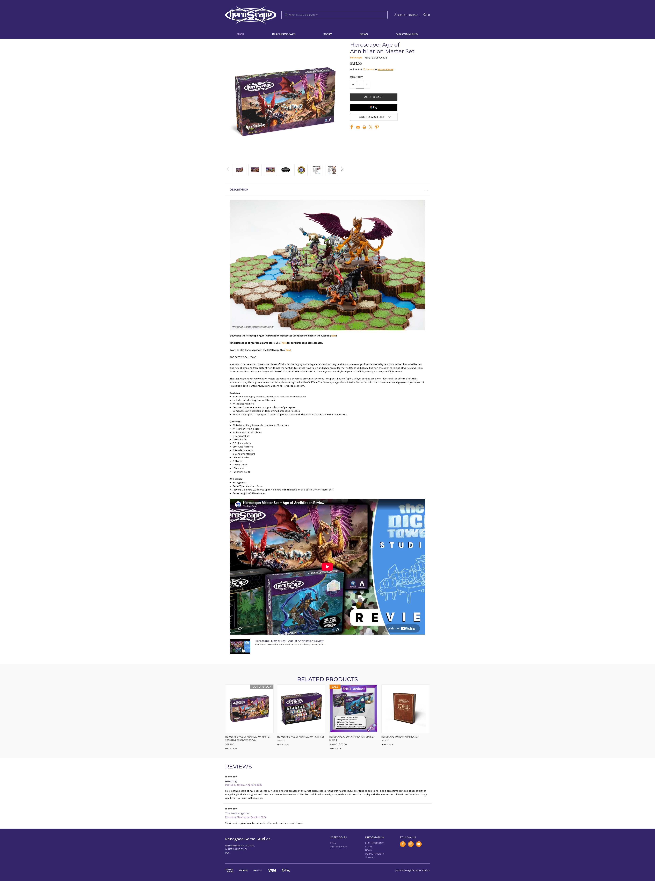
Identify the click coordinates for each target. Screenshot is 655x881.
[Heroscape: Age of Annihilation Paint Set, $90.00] (301, 708)
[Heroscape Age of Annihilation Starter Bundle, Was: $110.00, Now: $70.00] (353, 708)
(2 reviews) (369, 69)
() (428, 14)
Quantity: (356, 77)
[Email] (358, 127)
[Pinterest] (377, 127)
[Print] (364, 127)
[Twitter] (370, 127)
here (333, 335)
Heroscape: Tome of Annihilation (400, 736)
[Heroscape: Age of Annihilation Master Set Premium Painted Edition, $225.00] (249, 708)
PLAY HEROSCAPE (283, 34)
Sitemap (369, 857)
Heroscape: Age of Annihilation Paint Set (300, 736)
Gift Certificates (338, 846)
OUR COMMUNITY (407, 34)
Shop (240, 34)
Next (342, 170)
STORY (327, 34)
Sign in (401, 14)
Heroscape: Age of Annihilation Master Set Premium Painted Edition (247, 738)
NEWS (364, 34)
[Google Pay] (373, 107)
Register (413, 14)
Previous (228, 170)
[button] (384, 69)
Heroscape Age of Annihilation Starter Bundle (351, 738)
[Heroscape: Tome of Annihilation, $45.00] (405, 708)
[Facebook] (351, 127)
